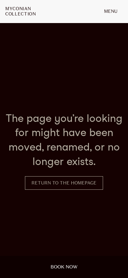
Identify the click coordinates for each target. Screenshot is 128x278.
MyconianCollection (20, 11)
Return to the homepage (64, 183)
